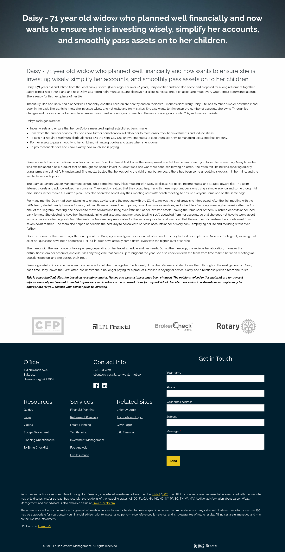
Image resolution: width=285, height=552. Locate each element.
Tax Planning (78, 432)
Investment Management (87, 440)
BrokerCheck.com (103, 503)
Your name (188, 372)
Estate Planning (80, 425)
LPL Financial (126, 432)
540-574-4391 (102, 370)
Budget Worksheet (36, 432)
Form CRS (44, 526)
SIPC (165, 494)
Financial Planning (82, 409)
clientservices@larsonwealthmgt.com (118, 374)
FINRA (156, 494)
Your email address (193, 402)
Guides (28, 409)
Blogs (27, 417)
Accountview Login (129, 417)
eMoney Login (126, 409)
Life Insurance (79, 455)
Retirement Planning (84, 417)
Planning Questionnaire (39, 440)
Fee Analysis (78, 447)
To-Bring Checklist (36, 447)
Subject (186, 416)
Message (187, 431)
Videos (28, 425)
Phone (185, 387)
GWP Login (124, 425)
